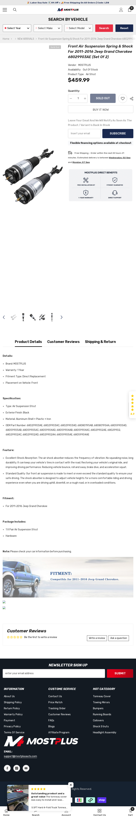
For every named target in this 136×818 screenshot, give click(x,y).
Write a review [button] (97, 638)
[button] (3, 317)
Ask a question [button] (118, 638)
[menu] (5, 10)
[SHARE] (130, 98)
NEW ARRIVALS (26, 38)
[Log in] (121, 10)
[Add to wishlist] (122, 98)
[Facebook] (7, 768)
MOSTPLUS (84, 65)
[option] (33, 176)
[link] (36, 812)
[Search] (15, 10)
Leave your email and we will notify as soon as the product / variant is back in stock (100, 123)
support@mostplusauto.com (20, 756)
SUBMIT (120, 673)
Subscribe (118, 133)
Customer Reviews (63, 342)
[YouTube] (26, 768)
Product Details (28, 342)
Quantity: (74, 90)
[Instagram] (16, 768)
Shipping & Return (100, 342)
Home (6, 38)
